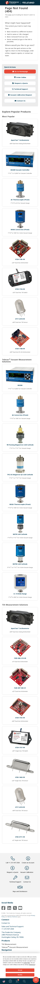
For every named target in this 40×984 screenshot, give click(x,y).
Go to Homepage (21, 71)
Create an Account (28, 863)
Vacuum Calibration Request (21, 95)
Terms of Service (12, 916)
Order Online (21, 77)
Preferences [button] (32, 964)
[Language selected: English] (3, 981)
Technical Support (21, 89)
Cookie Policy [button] (26, 962)
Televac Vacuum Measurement (15, 947)
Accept (20, 970)
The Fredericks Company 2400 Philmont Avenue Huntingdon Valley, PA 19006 (13, 934)
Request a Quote (21, 83)
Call (13, 863)
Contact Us (21, 101)
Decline (20, 975)
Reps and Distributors (20, 891)
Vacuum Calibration (26, 872)
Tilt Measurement (9, 944)
